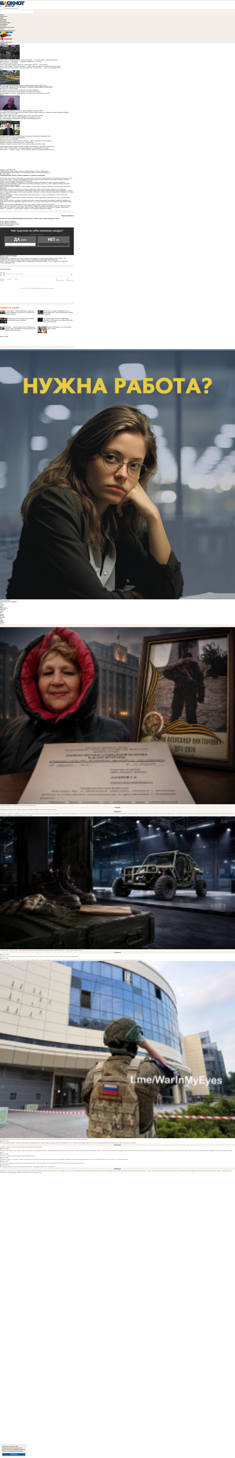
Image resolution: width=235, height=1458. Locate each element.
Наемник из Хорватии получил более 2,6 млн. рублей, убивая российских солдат (22, 144)
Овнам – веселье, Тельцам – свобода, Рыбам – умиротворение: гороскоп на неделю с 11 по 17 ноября (28, 261)
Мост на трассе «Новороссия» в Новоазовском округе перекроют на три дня (207, 813)
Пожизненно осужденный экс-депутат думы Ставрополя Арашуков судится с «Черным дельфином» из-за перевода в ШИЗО (29, 1163)
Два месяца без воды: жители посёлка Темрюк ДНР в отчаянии (97, 1142)
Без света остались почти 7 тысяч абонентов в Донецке (115, 1159)
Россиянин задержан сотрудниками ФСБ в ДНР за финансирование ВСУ (20, 118)
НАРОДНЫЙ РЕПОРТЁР (7, 27)
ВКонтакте (14, 222)
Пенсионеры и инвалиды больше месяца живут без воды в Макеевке (19, 90)
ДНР (10, 263)
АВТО (1, 18)
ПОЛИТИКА (3, 21)
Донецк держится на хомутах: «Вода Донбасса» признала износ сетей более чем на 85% (25, 93)
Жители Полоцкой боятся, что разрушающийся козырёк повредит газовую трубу (69, 1139)
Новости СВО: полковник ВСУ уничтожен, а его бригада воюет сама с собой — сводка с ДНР (60, 1170)
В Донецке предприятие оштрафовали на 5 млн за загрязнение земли (18, 813)
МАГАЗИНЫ (9, 42)
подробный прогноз (5, 601)
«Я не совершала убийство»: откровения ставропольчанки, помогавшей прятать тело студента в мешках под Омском (28, 1142)
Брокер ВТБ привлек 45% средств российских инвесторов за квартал (63, 1150)
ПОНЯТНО (13, 1454)
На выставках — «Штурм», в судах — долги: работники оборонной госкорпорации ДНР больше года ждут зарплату (28, 950)
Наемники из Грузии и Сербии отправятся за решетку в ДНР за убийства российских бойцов (25, 141)
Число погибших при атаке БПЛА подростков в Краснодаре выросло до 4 (18, 1155)
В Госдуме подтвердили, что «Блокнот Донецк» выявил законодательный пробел (18, 805)
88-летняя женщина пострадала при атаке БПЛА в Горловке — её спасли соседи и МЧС (138, 1170)
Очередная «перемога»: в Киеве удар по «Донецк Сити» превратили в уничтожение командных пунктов (25, 1139)
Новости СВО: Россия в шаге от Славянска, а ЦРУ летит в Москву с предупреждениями (92, 960)
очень (13, 263)
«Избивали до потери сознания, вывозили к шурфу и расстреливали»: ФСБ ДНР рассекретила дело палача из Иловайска (29, 809)
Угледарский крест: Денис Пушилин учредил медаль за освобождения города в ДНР (23, 260)
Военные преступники (6, 120)
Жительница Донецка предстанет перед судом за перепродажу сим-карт (100, 1170)
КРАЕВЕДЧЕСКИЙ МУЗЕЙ (7, 30)
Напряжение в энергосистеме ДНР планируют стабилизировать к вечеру (171, 813)
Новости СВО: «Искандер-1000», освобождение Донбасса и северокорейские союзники (132, 813)
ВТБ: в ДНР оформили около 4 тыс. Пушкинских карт (69, 1142)
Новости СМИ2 (4, 336)
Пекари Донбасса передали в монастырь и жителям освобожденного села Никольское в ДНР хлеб (28, 258)
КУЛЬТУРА (3, 26)
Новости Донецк (4, 263)
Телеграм (13, 221)
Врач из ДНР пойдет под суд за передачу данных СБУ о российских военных (21, 115)
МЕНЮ (2, 15)
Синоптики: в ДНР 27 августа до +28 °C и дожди (125, 1142)
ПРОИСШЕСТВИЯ (5, 23)
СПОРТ (2, 29)
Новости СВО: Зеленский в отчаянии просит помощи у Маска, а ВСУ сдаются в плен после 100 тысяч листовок (154, 1150)
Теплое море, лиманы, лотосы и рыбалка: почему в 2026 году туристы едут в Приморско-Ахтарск (24, 1150)
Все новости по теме (6, 63)
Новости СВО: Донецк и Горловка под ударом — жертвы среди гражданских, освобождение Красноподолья (30, 66)
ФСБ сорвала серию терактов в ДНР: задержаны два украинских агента (20, 117)
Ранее (16, 279)
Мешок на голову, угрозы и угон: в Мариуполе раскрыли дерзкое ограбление (19, 1170)
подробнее (14, 601)
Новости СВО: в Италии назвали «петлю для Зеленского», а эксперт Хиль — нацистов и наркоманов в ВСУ (30, 67)
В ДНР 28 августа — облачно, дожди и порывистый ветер (69, 950)
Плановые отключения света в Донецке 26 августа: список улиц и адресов (83, 1159)
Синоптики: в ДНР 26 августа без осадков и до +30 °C (72, 1163)
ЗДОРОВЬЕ (3, 19)
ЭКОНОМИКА (4, 24)
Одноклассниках (15, 224)
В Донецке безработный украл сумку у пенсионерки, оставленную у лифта (53, 813)
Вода (1, 69)
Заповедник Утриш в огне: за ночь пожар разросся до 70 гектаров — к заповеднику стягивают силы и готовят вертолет (29, 1166)
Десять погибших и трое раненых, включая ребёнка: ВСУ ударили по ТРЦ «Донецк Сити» (22, 1147)
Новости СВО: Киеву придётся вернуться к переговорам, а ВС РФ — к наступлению (23, 64)
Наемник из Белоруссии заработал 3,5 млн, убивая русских (16, 142)
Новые (2, 279)
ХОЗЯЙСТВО (117, 40)
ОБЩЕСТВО (3, 16)
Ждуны (2, 94)
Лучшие (9, 279)
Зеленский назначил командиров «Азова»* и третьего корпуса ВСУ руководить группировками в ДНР (104, 1150)
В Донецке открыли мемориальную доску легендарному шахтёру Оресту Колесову (91, 813)
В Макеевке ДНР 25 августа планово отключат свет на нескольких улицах (25, 1172)
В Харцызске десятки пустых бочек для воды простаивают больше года (20, 91)
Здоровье (2, 169)
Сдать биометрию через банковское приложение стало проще (128, 960)
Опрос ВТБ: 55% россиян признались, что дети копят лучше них (175, 1170)
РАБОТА (10, 32)
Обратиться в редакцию (6, 225)
